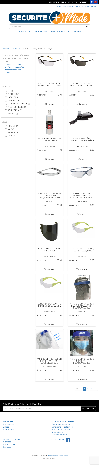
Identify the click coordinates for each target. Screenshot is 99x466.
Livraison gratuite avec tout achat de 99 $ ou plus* (76, 6)
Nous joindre (53, 2)
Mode (76, 31)
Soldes (6, 427)
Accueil (6, 48)
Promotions (8, 429)
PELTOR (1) (13, 113)
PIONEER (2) (13, 94)
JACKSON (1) (13, 97)
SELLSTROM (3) (15, 110)
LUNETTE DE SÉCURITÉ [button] (14, 65)
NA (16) (11, 129)
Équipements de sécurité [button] (15, 55)
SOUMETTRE (88, 408)
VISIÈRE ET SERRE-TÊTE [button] (14, 67)
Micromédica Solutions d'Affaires (58, 455)
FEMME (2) (13, 132)
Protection (23, 31)
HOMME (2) (13, 126)
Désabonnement (59, 435)
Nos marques (66, 2)
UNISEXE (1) (13, 136)
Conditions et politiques (62, 427)
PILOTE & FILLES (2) (17, 107)
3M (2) (10, 91)
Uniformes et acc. (59, 31)
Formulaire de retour (60, 424)
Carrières (7, 447)
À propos (7, 442)
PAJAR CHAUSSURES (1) (19, 104)
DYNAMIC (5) (13, 100)
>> (95, 389)
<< (77, 389)
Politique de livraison (60, 429)
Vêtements (40, 31)
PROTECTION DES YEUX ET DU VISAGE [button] (16, 60)
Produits (16, 48)
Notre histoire (9, 444)
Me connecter (80, 2)
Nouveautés (8, 424)
